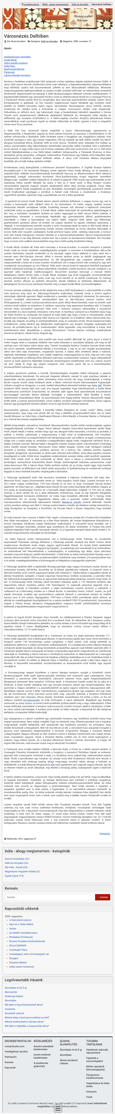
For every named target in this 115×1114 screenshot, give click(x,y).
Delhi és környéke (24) (16, 863)
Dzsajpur (14, 958)
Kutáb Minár (10, 60)
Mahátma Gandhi (71, 502)
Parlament (9, 72)
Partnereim (11, 1056)
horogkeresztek (31, 700)
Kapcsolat (10, 1067)
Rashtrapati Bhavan (14, 69)
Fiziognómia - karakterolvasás (94, 1076)
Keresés (104, 897)
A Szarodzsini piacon (20, 920)
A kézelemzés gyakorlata (41, 1065)
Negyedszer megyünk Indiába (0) (22, 871)
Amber (12, 928)
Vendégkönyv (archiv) (16, 1051)
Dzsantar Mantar (18, 962)
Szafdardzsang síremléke (17, 56)
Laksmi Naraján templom (17, 75)
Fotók (89, 1097)
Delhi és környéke (49, 41)
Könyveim (91, 1091)
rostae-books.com (14, 1046)
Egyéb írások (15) (14, 875)
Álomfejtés (66, 1055)
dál (52, 764)
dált (100, 385)
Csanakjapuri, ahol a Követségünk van (29, 954)
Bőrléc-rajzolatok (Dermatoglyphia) (95, 1068)
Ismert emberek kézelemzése (42, 1056)
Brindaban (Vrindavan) (21, 937)
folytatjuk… (105, 833)
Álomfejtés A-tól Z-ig (71, 1049)
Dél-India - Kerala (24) (16, 867)
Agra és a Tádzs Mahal (21, 924)
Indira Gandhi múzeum (16, 63)
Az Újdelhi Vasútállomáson (23, 932)
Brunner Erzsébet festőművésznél (27, 941)
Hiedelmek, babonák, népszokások (97, 1051)
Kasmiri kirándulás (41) (17, 858)
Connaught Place (18, 949)
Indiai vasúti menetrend (21, 966)
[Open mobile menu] (58, 1108)
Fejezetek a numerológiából (94, 1060)
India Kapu (9, 66)
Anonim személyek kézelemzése (44, 1048)
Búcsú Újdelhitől (17, 945)
